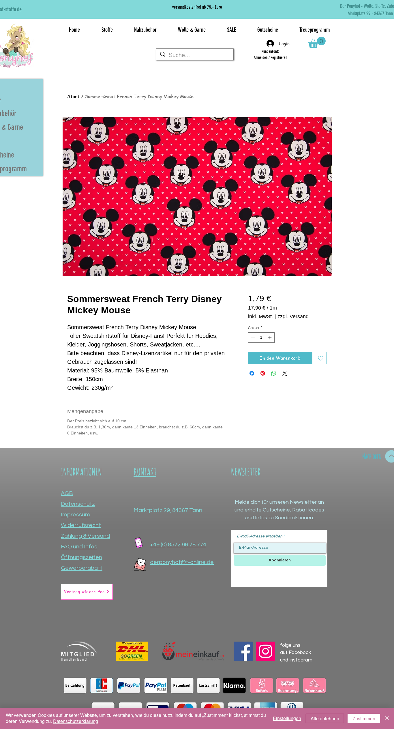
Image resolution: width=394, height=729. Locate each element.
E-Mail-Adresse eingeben (259, 536)
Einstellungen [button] (287, 718)
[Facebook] (243, 651)
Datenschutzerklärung (75, 721)
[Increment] (270, 337)
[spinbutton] (261, 337)
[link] (317, 42)
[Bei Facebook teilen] (251, 373)
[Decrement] (252, 337)
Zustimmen (363, 718)
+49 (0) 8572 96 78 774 (178, 545)
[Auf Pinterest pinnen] (262, 373)
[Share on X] (284, 373)
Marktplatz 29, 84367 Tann (168, 510)
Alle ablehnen (325, 718)
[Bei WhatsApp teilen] (273, 373)
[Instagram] (265, 651)
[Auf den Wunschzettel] (321, 358)
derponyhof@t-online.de (182, 562)
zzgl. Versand (293, 316)
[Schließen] (387, 718)
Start (73, 96)
